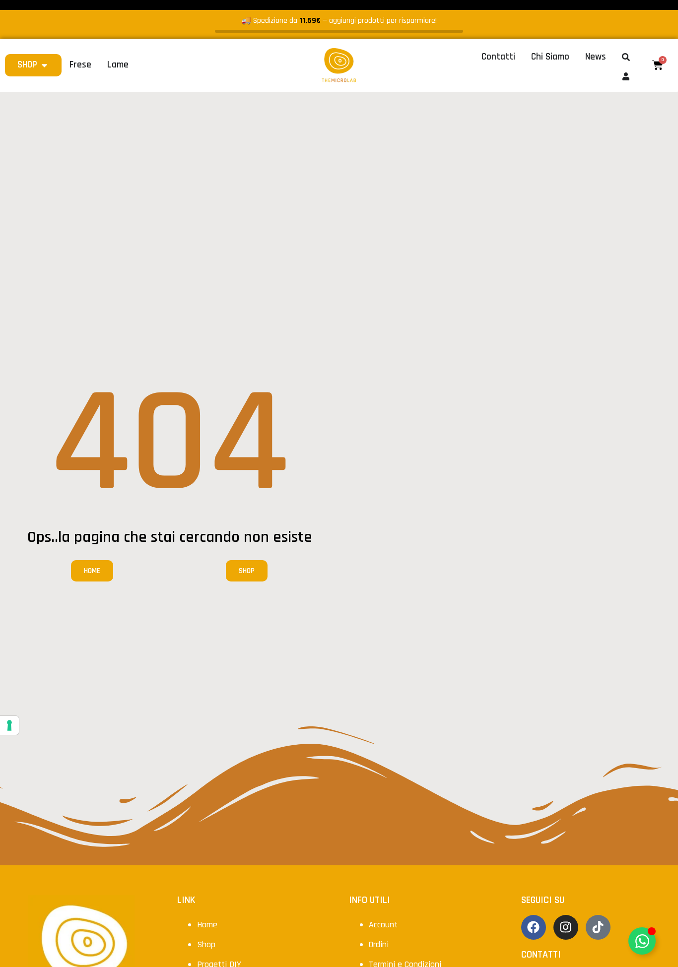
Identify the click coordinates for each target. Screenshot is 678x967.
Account (383, 924)
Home (207, 924)
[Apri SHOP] (44, 65)
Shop (206, 944)
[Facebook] (533, 927)
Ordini (379, 944)
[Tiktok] (598, 927)
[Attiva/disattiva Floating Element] (642, 941)
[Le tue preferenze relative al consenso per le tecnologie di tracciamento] (9, 725)
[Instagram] (565, 927)
